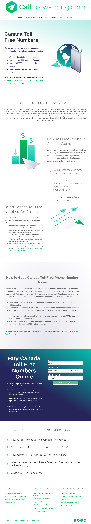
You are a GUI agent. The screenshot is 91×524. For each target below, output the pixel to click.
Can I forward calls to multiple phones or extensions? (39, 447)
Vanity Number (9, 503)
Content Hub (56, 17)
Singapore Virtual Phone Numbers (45, 502)
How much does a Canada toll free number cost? (67, 199)
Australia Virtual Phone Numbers (44, 508)
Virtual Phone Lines (68, 493)
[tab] (67, 171)
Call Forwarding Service (36, 17)
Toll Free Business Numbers (71, 496)
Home (20, 17)
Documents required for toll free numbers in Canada (68, 171)
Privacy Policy (35, 520)
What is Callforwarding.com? (26, 473)
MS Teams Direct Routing (70, 503)
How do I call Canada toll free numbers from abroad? (39, 439)
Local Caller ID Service (69, 506)
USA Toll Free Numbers (41, 499)
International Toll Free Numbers (15, 496)
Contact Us (7, 520)
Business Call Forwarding (13, 493)
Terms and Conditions (21, 520)
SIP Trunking (65, 499)
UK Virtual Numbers (40, 511)
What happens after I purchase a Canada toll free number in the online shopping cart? (68, 185)
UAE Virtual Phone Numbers (43, 505)
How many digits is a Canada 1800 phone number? (38, 454)
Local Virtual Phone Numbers (14, 499)
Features (69, 17)
